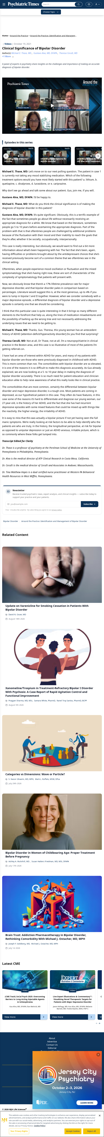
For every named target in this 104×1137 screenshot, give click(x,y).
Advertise (52, 1041)
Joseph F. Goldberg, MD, (19, 943)
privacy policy (57, 510)
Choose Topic (49, 12)
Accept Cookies (73, 1131)
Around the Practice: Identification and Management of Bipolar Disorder (54, 521)
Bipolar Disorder (10, 521)
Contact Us (52, 1044)
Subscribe (88, 504)
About (52, 1038)
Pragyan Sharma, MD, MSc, (21, 700)
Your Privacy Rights (19, 1131)
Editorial (52, 1048)
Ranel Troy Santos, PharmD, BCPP (72, 700)
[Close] (100, 1116)
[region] (52, 1124)
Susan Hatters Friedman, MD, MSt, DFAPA (50, 861)
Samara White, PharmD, (45, 700)
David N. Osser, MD (17, 614)
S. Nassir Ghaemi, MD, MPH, (21, 779)
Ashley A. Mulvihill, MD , (19, 861)
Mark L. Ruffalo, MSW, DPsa (47, 779)
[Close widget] (98, 1054)
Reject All (91, 1131)
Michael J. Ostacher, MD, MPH (44, 943)
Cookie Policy (39, 1126)
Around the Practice (19, 35)
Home (5, 35)
